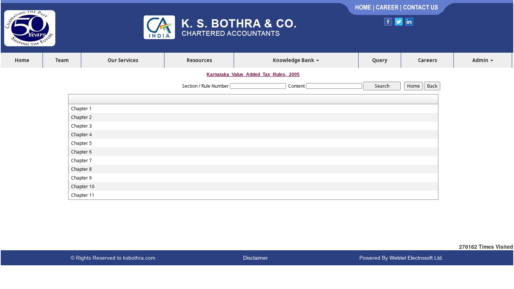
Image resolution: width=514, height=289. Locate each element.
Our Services (123, 60)
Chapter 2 (81, 117)
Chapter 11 (82, 195)
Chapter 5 (81, 143)
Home (22, 60)
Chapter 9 (81, 178)
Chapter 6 (81, 152)
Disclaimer (255, 258)
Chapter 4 (81, 135)
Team (62, 60)
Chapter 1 (81, 109)
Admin (481, 60)
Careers (427, 60)
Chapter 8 (81, 169)
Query (379, 60)
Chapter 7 (81, 161)
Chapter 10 (82, 187)
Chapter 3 (81, 126)
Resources (199, 60)
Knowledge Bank (294, 60)
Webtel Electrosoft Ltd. (416, 258)
